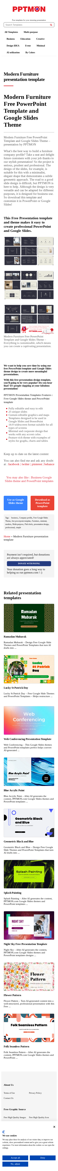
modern (8, 524)
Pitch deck (29, 524)
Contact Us (8, 1098)
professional (10, 527)
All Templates (11, 32)
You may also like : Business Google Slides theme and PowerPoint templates (29, 479)
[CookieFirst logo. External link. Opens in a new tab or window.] (3, 1132)
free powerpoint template (21, 521)
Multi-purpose (31, 32)
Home (7, 536)
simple (18, 527)
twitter (25, 464)
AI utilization (13, 52)
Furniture (35, 521)
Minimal (41, 45)
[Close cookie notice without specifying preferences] (54, 1126)
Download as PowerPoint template (42, 503)
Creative (40, 39)
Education (25, 39)
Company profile (25, 518)
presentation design (41, 524)
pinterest (37, 464)
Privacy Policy (35, 1093)
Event (28, 45)
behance (49, 464)
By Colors (30, 52)
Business (11, 39)
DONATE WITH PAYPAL (29, 563)
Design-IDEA (13, 45)
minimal (43, 521)
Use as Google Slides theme (15, 501)
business (14, 518)
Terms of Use (9, 1093)
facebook (13, 464)
